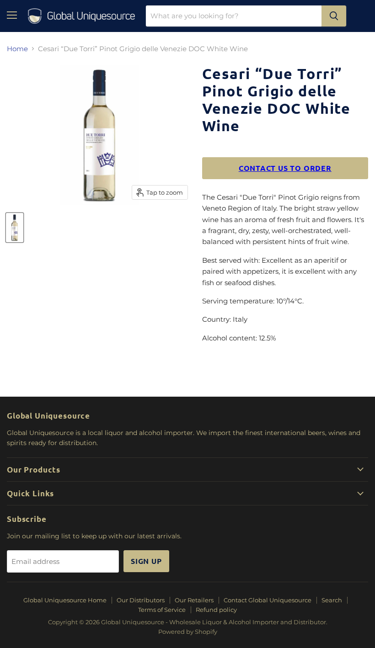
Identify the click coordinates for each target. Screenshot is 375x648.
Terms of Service (162, 609)
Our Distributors (141, 600)
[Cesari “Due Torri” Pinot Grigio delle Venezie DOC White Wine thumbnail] (14, 227)
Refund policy (216, 609)
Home (17, 49)
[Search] (333, 16)
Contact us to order (285, 168)
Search (331, 600)
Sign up (146, 561)
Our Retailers (194, 600)
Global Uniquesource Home (65, 600)
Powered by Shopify (187, 631)
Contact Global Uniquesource (267, 600)
